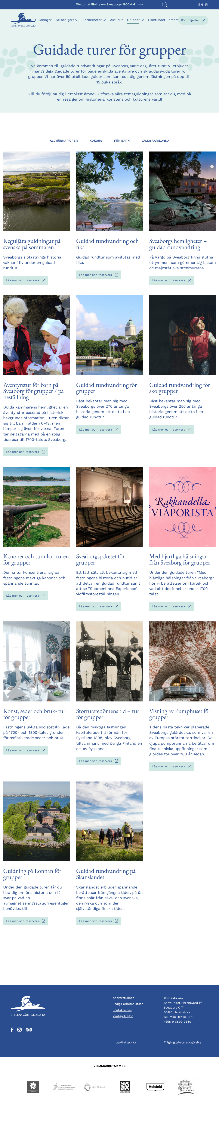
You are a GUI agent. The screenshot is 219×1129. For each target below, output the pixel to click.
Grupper (133, 20)
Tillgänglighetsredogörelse (182, 1042)
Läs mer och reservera (27, 281)
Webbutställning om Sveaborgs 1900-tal (105, 4)
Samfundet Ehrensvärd (166, 20)
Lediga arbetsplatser (128, 1004)
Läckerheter (92, 20)
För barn (122, 140)
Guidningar (43, 20)
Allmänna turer (64, 140)
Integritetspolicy (124, 1042)
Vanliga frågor (123, 1016)
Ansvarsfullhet (123, 998)
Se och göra (65, 20)
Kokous (96, 140)
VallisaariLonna (155, 140)
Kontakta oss (122, 1010)
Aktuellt (116, 20)
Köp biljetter (194, 21)
